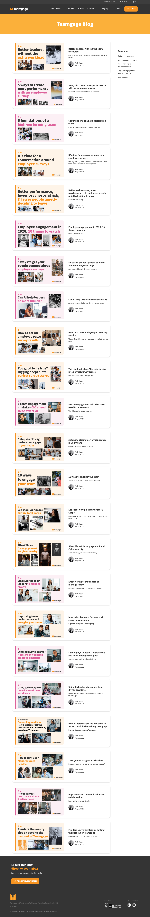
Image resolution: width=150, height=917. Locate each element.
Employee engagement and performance (126, 72)
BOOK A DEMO (131, 9)
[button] (57, 8)
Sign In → (135, 2)
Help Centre (123, 2)
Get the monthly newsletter (25, 881)
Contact (116, 9)
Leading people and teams (127, 60)
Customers (70, 9)
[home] (19, 9)
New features (123, 77)
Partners (81, 9)
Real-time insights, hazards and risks (124, 65)
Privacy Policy (15, 906)
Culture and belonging (126, 56)
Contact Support (109, 2)
